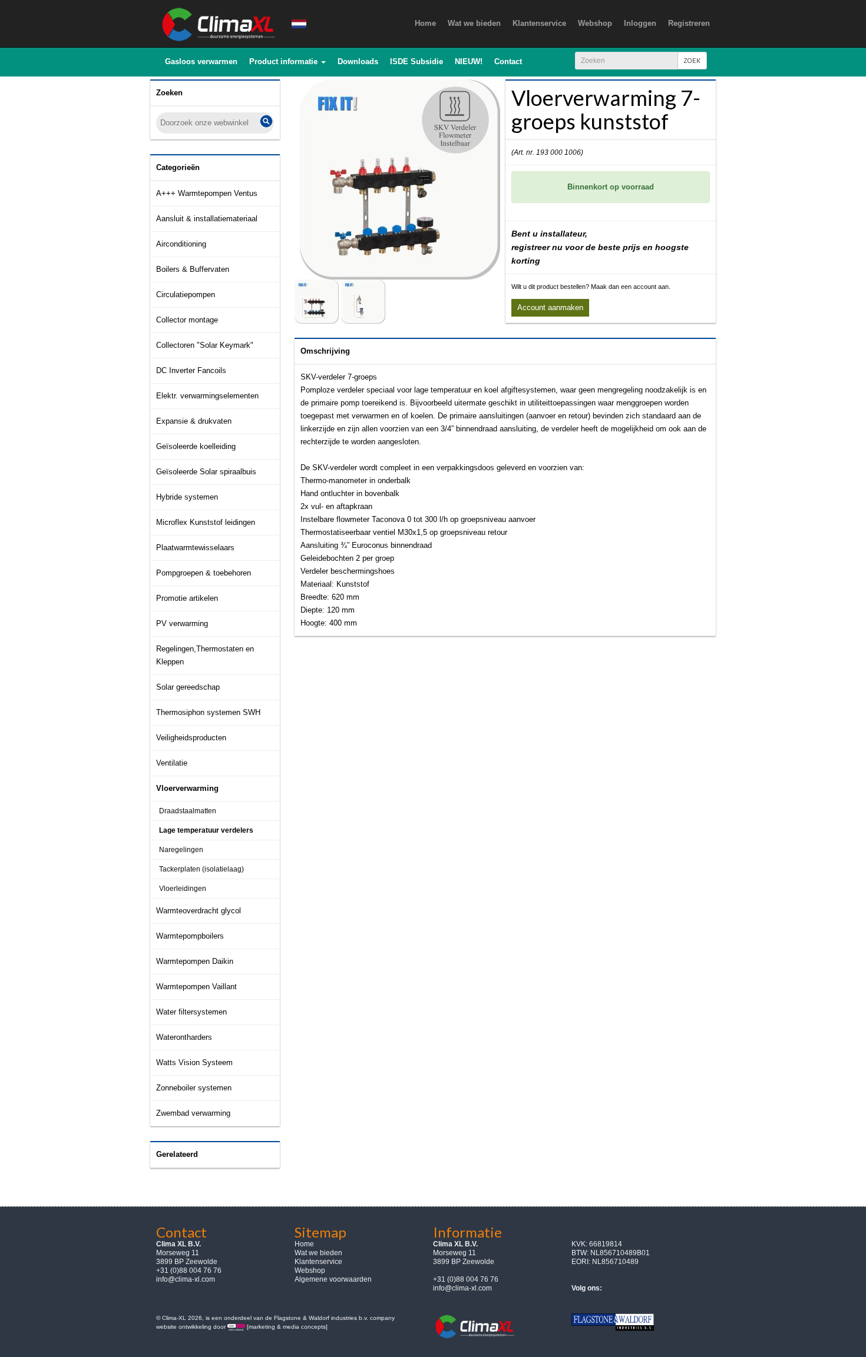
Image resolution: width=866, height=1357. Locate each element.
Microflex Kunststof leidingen (205, 522)
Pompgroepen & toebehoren (203, 572)
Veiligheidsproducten (191, 737)
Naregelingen (181, 850)
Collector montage (187, 319)
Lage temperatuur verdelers (206, 830)
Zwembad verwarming (193, 1113)
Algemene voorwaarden (333, 1279)
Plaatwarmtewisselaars (195, 547)
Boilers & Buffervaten (192, 269)
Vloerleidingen (182, 888)
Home (304, 1244)
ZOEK (692, 60)
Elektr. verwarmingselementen (207, 395)
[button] (287, 62)
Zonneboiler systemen (194, 1087)
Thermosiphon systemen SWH (208, 712)
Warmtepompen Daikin (194, 961)
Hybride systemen (187, 497)
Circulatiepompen (185, 294)
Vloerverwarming (187, 788)
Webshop (310, 1270)
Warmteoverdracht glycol (198, 910)
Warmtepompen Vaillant (196, 986)
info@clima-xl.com (185, 1279)
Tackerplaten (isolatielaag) (201, 869)
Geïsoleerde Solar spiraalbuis (206, 471)
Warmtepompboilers (190, 936)
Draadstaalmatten (187, 811)
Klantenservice (318, 1262)
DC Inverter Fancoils (191, 370)
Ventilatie (171, 763)
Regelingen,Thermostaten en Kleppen (205, 655)
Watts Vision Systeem (194, 1062)
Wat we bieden (318, 1253)
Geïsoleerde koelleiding (196, 446)
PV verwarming (182, 623)
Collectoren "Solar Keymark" (204, 345)
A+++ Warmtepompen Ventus (206, 193)
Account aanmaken (550, 307)
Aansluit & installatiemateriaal (206, 218)
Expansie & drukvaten (194, 421)
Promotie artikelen (187, 598)
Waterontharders (184, 1037)
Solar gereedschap (188, 687)
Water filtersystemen (191, 1011)
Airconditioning (181, 244)
